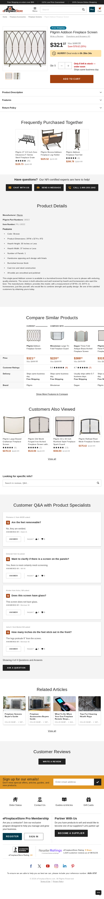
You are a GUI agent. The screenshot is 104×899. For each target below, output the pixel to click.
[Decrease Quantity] (61, 65)
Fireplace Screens (35, 17)
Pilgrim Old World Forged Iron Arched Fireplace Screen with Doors (38, 442)
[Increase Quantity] (68, 65)
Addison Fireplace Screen (34, 347)
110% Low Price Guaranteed (53, 2)
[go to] (26, 139)
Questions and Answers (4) (78, 36)
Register (12, 836)
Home (5, 17)
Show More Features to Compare (52, 394)
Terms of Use (45, 881)
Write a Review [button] (57, 36)
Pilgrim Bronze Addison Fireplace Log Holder (51, 153)
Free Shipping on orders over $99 (20, 2)
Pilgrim (20, 215)
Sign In (33, 836)
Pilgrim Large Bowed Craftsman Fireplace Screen (12, 441)
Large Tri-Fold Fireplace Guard (59, 347)
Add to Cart (72, 79)
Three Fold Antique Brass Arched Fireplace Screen (83, 348)
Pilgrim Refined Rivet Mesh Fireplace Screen (89, 440)
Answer (13, 539)
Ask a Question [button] (16, 668)
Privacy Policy (58, 881)
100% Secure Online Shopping (84, 2)
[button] (49, 187)
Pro (92, 9)
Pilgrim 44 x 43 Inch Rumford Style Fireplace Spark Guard (64, 441)
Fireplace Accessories (18, 17)
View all (52, 459)
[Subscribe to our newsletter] (97, 782)
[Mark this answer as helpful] (36, 539)
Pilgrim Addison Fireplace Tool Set (74, 153)
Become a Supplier (71, 833)
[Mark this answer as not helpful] (42, 539)
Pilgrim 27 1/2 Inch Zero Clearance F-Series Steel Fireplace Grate (26, 155)
